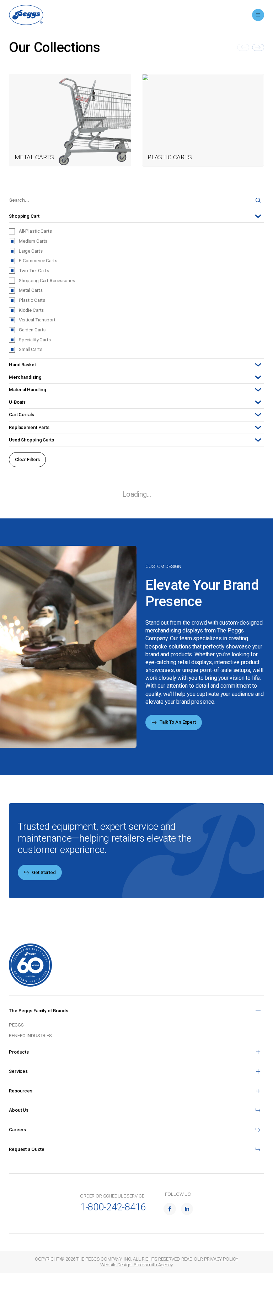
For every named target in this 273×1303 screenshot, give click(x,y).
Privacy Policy (221, 1259)
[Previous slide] (243, 47)
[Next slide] (258, 47)
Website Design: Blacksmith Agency (136, 1264)
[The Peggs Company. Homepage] (26, 15)
